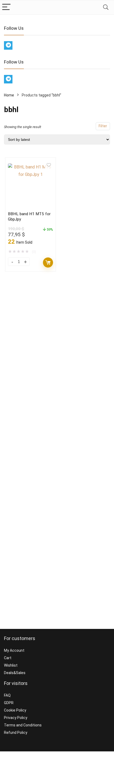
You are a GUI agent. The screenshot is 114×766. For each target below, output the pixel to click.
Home (9, 95)
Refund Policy (15, 732)
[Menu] (6, 7)
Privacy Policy (15, 718)
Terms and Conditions (23, 725)
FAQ (7, 695)
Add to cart (48, 262)
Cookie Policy (15, 710)
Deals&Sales (14, 673)
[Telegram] (8, 45)
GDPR (9, 703)
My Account (14, 650)
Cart (7, 658)
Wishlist (10, 665)
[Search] (105, 7)
